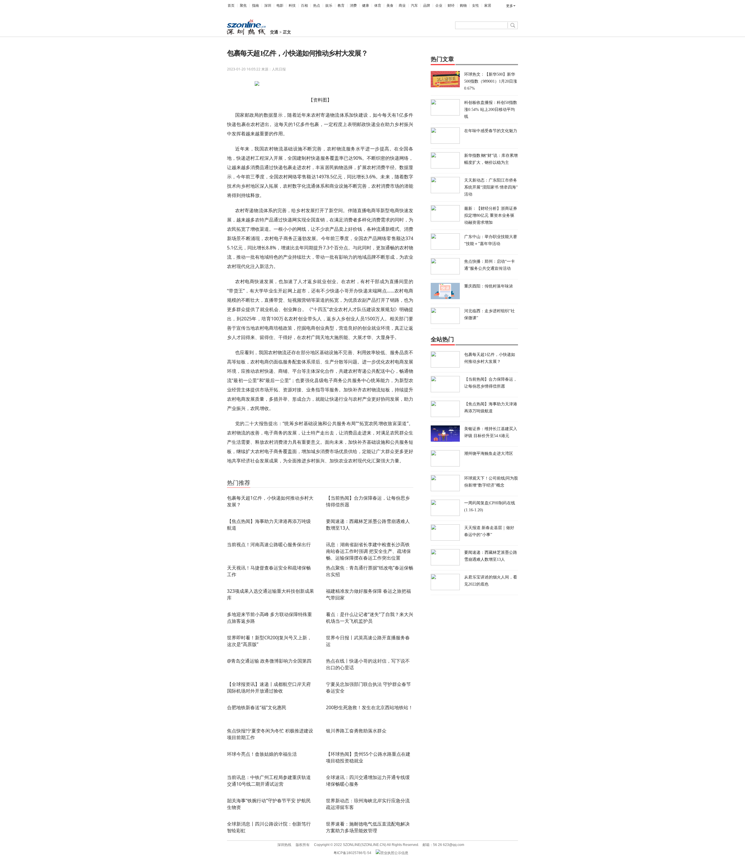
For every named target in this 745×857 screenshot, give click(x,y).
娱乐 (328, 5)
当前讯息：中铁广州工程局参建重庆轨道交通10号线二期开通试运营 (269, 780)
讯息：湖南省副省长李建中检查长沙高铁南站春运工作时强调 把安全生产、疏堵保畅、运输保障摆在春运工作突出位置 (368, 551)
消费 (353, 5)
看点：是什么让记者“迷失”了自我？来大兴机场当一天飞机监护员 (369, 617)
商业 (402, 5)
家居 (487, 5)
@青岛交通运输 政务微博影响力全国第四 (269, 661)
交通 (274, 32)
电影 (279, 5)
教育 (341, 5)
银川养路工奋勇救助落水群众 (356, 731)
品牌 (426, 5)
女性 (475, 5)
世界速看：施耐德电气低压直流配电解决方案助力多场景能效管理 (368, 827)
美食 (389, 5)
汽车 (414, 5)
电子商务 (278, 474)
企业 (438, 5)
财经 (451, 5)
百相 (304, 5)
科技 (292, 5)
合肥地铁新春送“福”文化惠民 (256, 707)
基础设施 (264, 474)
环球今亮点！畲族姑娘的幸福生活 (262, 754)
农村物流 (249, 474)
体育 (377, 5)
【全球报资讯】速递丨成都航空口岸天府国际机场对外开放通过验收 (269, 687)
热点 (316, 5)
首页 (231, 5)
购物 (463, 5)
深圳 (267, 5)
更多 (509, 6)
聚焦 (243, 5)
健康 (365, 5)
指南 (255, 5)
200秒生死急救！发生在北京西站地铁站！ (369, 707)
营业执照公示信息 (394, 853)
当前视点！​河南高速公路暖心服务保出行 (269, 544)
